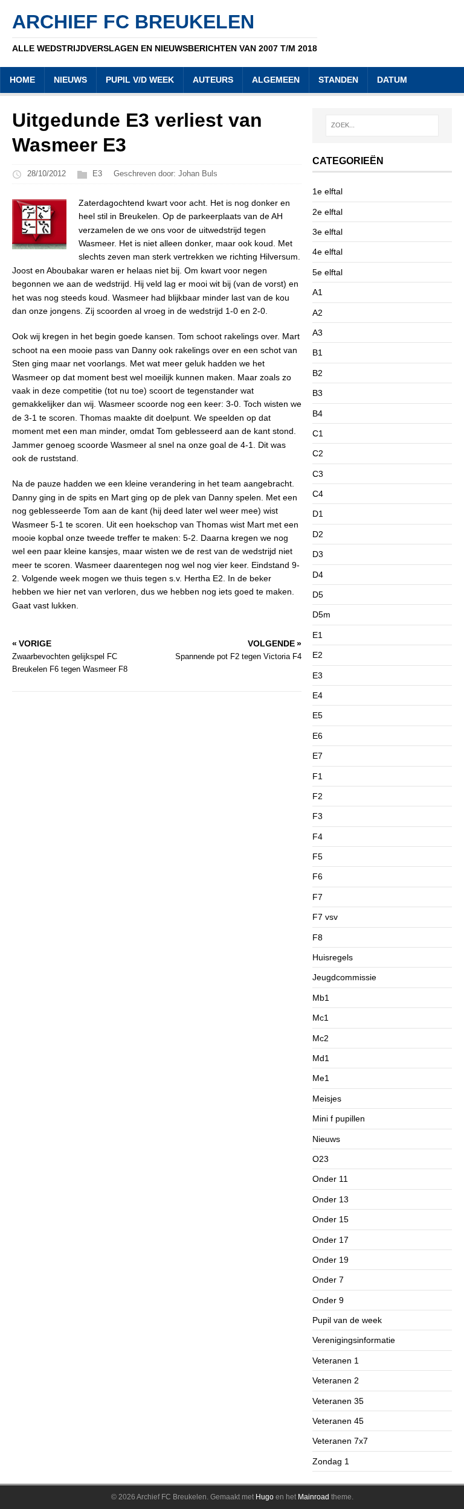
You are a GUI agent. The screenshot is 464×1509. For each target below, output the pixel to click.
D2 (317, 534)
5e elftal (327, 272)
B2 (317, 373)
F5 (317, 856)
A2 (317, 312)
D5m (321, 614)
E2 (317, 655)
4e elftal (327, 252)
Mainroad (313, 1497)
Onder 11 (330, 1179)
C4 (317, 494)
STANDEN (338, 80)
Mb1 (320, 998)
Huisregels (332, 957)
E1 (317, 635)
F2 (317, 796)
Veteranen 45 (338, 1421)
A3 (317, 332)
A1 (317, 292)
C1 (317, 433)
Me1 (320, 1078)
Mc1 (320, 1017)
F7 (317, 897)
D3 (317, 554)
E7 (317, 756)
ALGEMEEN (276, 80)
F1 (317, 776)
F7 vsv (325, 917)
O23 (320, 1159)
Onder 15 (330, 1219)
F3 (317, 816)
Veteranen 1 (335, 1360)
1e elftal (327, 191)
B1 (317, 352)
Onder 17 (330, 1240)
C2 (317, 453)
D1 (317, 513)
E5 (317, 715)
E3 (97, 173)
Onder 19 (330, 1260)
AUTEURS (213, 80)
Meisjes (326, 1098)
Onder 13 (330, 1199)
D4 (317, 574)
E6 (317, 736)
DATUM (392, 80)
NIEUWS (70, 80)
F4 (317, 836)
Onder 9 (328, 1300)
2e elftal (327, 212)
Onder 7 (328, 1279)
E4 (317, 695)
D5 (317, 594)
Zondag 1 (330, 1461)
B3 (317, 393)
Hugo (265, 1497)
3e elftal (327, 232)
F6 (317, 876)
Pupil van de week (347, 1320)
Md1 (320, 1058)
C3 (317, 474)
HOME (22, 80)
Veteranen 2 (335, 1380)
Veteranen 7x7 (340, 1441)
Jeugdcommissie (344, 977)
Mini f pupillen (338, 1118)
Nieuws (326, 1139)
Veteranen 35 (338, 1401)
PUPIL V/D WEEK (140, 80)
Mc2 (320, 1038)
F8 (317, 937)
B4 (317, 413)
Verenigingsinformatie (353, 1340)
